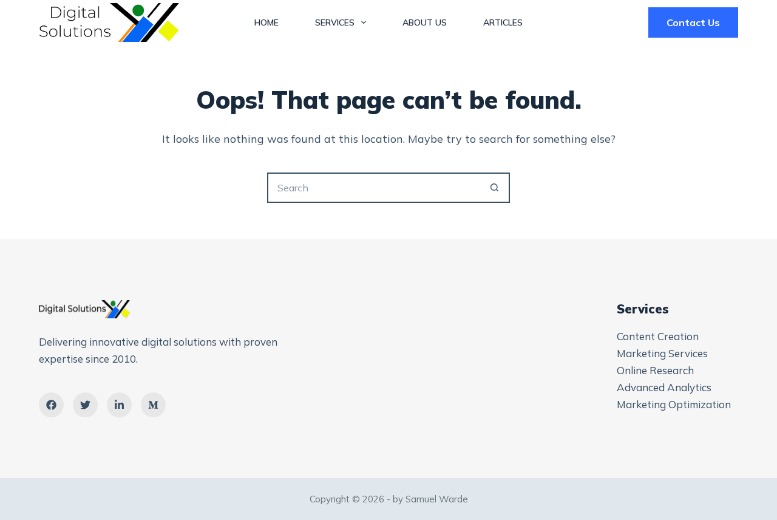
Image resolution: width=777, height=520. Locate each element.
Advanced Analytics (664, 387)
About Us (424, 22)
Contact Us (693, 22)
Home (266, 22)
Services (335, 22)
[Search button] (495, 188)
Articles (503, 22)
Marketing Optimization (674, 404)
